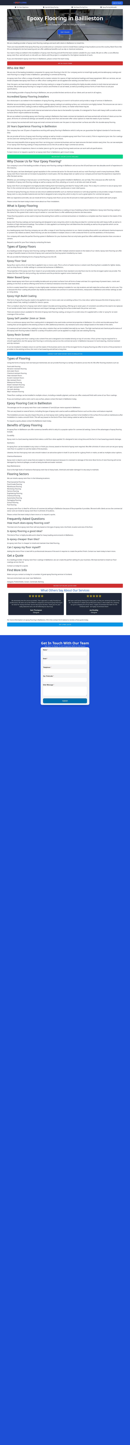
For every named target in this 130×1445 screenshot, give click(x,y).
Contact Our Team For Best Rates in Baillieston (65, 354)
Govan (26, 582)
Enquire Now (65, 630)
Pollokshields (19, 582)
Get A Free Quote (65, 624)
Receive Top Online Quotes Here (65, 586)
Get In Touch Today (65, 63)
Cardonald (33, 582)
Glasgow (10, 582)
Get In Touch (117, 3)
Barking (41, 582)
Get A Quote (65, 32)
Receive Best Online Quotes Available (65, 157)
